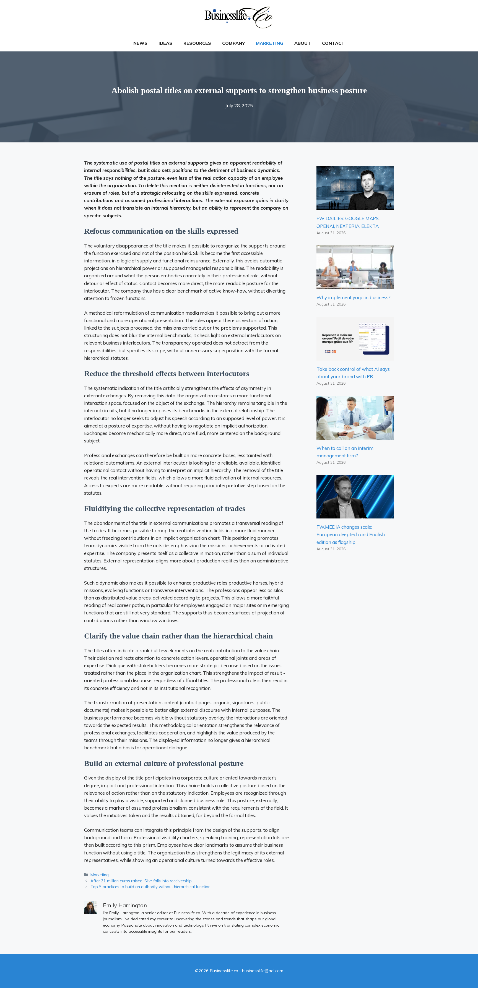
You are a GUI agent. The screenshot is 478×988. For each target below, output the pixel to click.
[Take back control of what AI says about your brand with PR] (355, 357)
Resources (197, 43)
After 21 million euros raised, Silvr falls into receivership (141, 880)
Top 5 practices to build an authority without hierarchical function (150, 886)
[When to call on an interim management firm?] (355, 436)
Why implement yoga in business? (353, 297)
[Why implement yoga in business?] (355, 285)
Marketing (269, 43)
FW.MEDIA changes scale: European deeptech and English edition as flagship (350, 534)
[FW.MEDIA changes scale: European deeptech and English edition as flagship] (355, 515)
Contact (333, 43)
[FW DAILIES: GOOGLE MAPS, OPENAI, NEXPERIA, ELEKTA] (355, 206)
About (302, 43)
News (140, 43)
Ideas (165, 43)
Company (233, 43)
